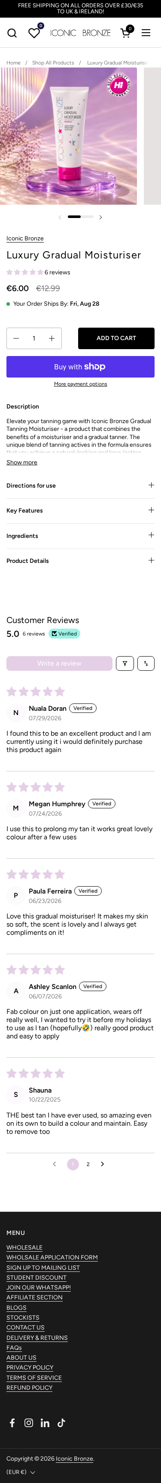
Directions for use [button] (31, 485)
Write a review (59, 663)
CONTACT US (25, 1327)
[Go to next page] (105, 1164)
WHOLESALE (24, 1247)
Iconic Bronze (25, 238)
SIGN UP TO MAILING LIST (43, 1267)
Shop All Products (53, 62)
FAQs (14, 1347)
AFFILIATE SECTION (34, 1297)
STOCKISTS (22, 1317)
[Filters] (125, 663)
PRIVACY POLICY (29, 1367)
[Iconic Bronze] (81, 32)
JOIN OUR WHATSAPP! (38, 1287)
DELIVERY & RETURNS (37, 1338)
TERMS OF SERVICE (34, 1378)
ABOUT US (21, 1357)
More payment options (80, 384)
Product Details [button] (27, 561)
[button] (11, 33)
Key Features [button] (24, 510)
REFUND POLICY (29, 1387)
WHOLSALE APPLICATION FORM (52, 1257)
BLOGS (16, 1307)
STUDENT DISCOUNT (36, 1277)
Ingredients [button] (22, 536)
